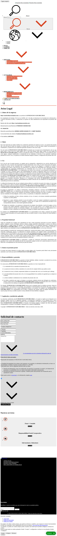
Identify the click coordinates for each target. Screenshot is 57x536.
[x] (4, 102)
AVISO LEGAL (7, 460)
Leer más (30, 426)
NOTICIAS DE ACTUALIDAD (14, 76)
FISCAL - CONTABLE (12, 61)
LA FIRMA (7, 47)
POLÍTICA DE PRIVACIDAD (11, 462)
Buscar (5, 17)
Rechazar (14, 533)
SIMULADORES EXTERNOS (14, 94)
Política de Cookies (8, 521)
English (8, 43)
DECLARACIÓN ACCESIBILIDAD (13, 464)
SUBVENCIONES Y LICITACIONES (16, 63)
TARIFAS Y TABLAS (12, 79)
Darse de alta (5, 511)
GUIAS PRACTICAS (12, 77)
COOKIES (3, 534)
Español (8, 41)
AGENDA (9, 95)
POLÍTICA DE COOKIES (10, 463)
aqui (31, 375)
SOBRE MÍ (7, 48)
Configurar (8, 533)
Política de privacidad (9, 520)
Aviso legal (6, 518)
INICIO (6, 45)
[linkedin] (4, 103)
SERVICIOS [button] (7, 59)
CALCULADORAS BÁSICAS (14, 93)
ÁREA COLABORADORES (12, 98)
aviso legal (14, 375)
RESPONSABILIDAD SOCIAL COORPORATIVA (19, 62)
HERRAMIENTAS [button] (9, 91)
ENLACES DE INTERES (13, 97)
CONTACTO (7, 99)
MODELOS (9, 80)
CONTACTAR (5, 404)
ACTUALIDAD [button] (8, 75)
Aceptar (3, 533)
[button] (16, 15)
